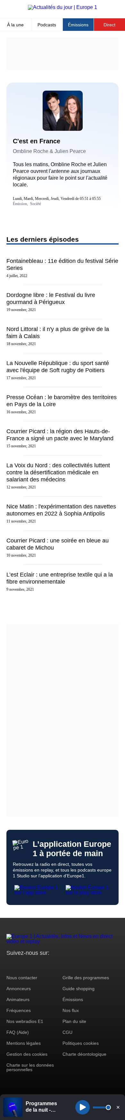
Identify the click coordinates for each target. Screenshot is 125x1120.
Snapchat (54, 965)
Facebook (32, 965)
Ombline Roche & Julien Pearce (49, 151)
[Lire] (82, 1107)
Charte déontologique (84, 1054)
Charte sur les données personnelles (30, 1067)
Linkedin (65, 965)
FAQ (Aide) (17, 1032)
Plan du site (74, 1021)
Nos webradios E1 (24, 1021)
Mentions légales (23, 1043)
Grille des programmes (86, 977)
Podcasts (47, 24)
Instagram (21, 965)
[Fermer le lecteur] (118, 1107)
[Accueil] (62, 7)
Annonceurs (18, 988)
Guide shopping (79, 988)
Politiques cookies (81, 1043)
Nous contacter (21, 977)
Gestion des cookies (26, 1054)
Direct (109, 24)
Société (35, 204)
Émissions (78, 24)
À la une (15, 24)
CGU (67, 1032)
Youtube (43, 965)
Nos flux (71, 1010)
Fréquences (18, 1010)
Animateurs (17, 999)
